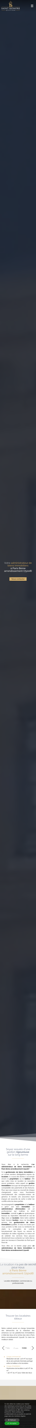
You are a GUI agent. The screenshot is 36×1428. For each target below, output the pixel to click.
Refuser (13, 1420)
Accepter (13, 1423)
